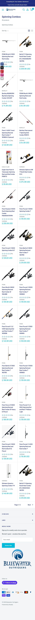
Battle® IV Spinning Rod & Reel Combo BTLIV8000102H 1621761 (25, 486)
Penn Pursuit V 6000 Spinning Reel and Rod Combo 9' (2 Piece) (8, 447)
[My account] (27, 10)
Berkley (4, 91)
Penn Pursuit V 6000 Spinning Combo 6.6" (8, 249)
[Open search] (24, 10)
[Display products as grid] (29, 30)
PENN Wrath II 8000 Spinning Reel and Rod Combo (25, 95)
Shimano (22, 167)
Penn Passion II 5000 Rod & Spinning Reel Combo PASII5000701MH (8, 212)
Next (29, 505)
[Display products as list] (32, 30)
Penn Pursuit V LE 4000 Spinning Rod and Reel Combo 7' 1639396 (8, 330)
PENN (3, 51)
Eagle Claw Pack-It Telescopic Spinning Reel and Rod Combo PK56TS (8, 173)
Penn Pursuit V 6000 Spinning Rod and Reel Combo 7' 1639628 (25, 290)
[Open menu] (3, 10)
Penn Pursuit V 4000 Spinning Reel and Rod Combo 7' (26, 446)
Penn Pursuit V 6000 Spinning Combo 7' (25, 210)
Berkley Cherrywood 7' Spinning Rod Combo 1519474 (25, 132)
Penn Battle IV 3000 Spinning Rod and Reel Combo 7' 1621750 (8, 369)
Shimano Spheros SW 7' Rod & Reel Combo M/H (26, 172)
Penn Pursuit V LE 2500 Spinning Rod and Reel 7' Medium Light (25, 408)
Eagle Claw (5, 167)
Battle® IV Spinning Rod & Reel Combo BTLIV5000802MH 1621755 (25, 57)
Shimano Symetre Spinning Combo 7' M (8, 484)
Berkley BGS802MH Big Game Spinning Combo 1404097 (8, 95)
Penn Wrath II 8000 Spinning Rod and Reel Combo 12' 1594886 (8, 290)
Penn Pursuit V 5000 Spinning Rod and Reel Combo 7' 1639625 (25, 369)
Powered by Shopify (7, 604)
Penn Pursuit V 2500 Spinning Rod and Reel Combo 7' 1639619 (25, 330)
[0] (31, 10)
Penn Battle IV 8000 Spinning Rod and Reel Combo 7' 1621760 (25, 251)
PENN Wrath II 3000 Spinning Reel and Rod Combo (8, 56)
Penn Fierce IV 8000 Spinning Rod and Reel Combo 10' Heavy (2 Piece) (9, 408)
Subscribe (8, 545)
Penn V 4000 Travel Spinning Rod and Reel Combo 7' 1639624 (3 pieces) (8, 133)
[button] (6, 62)
